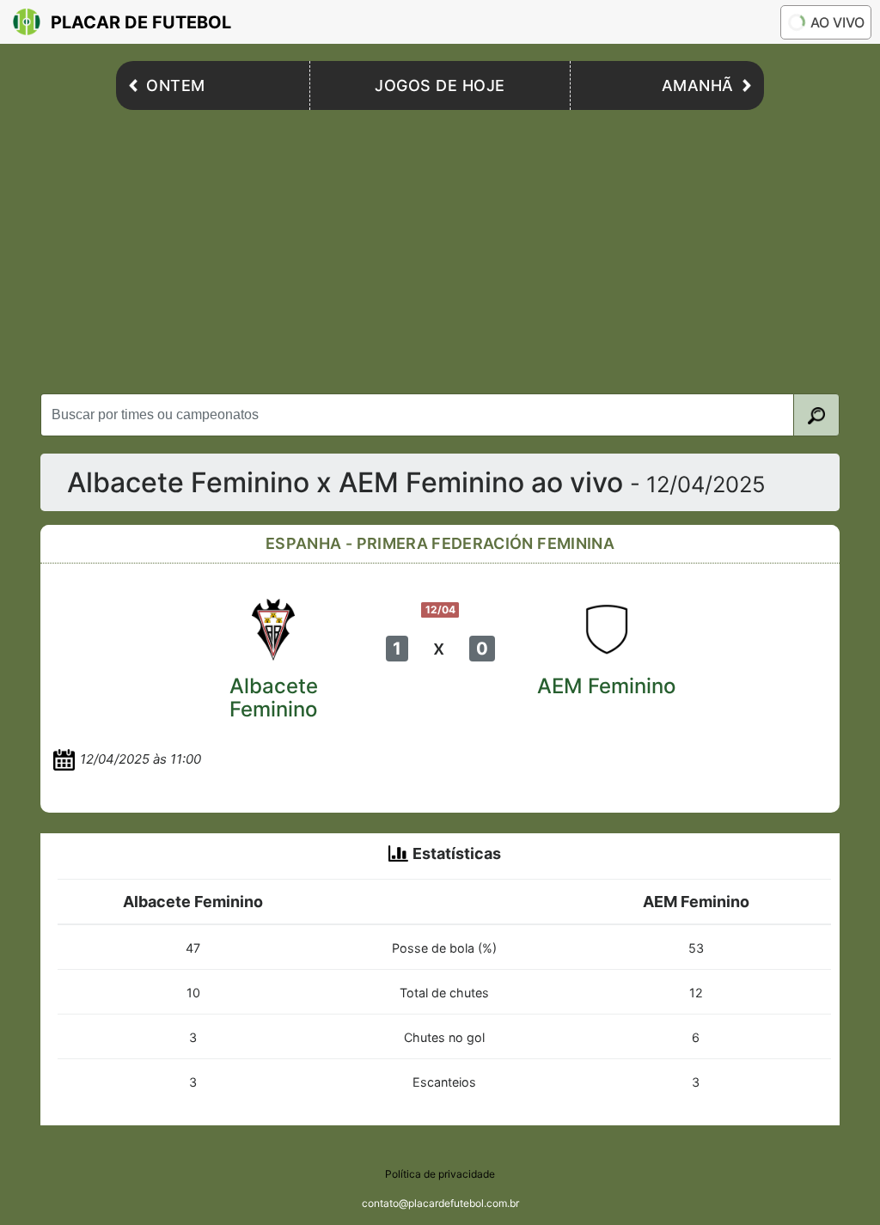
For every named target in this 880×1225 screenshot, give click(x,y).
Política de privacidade (440, 1173)
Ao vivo (837, 22)
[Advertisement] (440, 247)
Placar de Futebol (141, 22)
